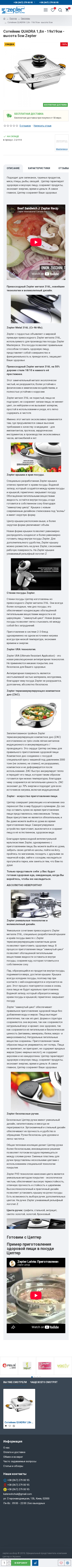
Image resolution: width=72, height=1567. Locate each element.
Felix (9, 1374)
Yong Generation (45, 1374)
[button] (32, 1377)
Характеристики (39, 168)
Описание (13, 168)
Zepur (27, 1374)
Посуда (13, 18)
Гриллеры (25, 18)
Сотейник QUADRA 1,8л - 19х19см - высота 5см (19, 1422)
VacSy (63, 1374)
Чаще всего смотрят (44, 1382)
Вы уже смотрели (15, 1382)
